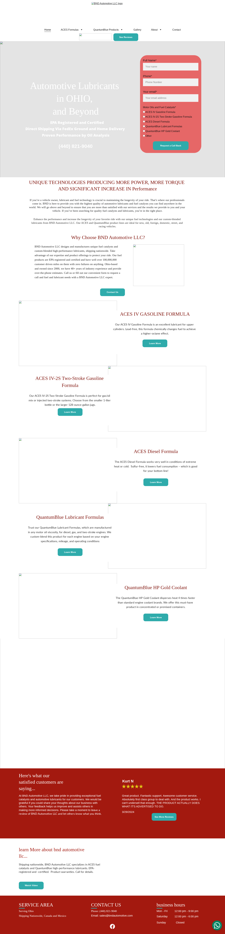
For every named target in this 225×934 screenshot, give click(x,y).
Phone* (147, 76)
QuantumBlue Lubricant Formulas (163, 126)
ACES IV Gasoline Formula (160, 112)
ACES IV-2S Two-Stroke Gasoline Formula (168, 116)
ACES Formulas (70, 29)
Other (148, 136)
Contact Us (112, 292)
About (154, 29)
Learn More (155, 343)
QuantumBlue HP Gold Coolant (162, 131)
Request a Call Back (170, 145)
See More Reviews (164, 817)
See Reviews (125, 37)
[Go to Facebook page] (112, 926)
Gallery (137, 29)
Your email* (150, 91)
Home (47, 29)
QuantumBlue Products (106, 29)
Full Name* (150, 60)
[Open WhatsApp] (217, 925)
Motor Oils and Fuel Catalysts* (159, 107)
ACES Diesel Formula (157, 121)
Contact (176, 29)
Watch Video (31, 885)
